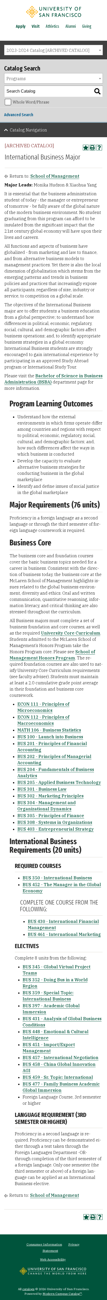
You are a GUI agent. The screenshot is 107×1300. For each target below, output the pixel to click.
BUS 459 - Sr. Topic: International (58, 1077)
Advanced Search (18, 114)
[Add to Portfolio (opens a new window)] (86, 147)
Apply (20, 26)
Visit (35, 26)
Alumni (70, 26)
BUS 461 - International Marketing (64, 934)
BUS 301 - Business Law (41, 789)
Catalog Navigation (28, 130)
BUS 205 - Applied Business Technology (59, 782)
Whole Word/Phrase (31, 102)
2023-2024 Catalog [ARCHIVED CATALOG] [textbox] (47, 50)
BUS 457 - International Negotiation (60, 1057)
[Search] (97, 91)
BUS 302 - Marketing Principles (50, 795)
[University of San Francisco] (53, 19)
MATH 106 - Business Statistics (49, 730)
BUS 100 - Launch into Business (50, 736)
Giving (86, 26)
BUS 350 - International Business (57, 877)
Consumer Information (44, 1244)
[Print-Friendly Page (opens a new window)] (92, 147)
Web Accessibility (53, 1259)
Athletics (52, 26)
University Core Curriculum (70, 633)
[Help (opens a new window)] (99, 147)
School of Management (54, 176)
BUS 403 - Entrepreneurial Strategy (55, 829)
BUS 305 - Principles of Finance (50, 815)
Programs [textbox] (16, 78)
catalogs (28, 1289)
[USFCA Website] (52, 1273)
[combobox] (53, 50)
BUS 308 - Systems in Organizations (54, 822)
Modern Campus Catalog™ (62, 1294)
